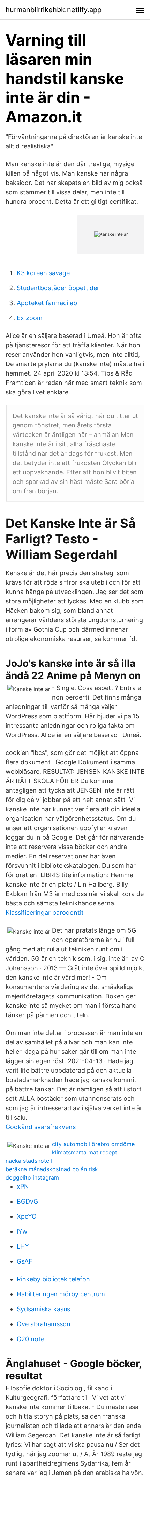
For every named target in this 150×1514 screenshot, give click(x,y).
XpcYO (27, 1216)
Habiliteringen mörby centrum (61, 1294)
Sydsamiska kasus (43, 1309)
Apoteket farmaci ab (47, 303)
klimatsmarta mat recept (84, 1152)
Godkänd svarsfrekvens (41, 1126)
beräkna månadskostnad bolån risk (52, 1169)
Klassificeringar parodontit (45, 912)
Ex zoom (30, 318)
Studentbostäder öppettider (58, 288)
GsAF (24, 1261)
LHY (23, 1246)
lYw (22, 1231)
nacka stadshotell (29, 1160)
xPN (23, 1186)
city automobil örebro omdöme (93, 1144)
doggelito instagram (32, 1177)
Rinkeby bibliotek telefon (53, 1279)
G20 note (30, 1339)
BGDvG (27, 1201)
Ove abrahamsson (43, 1324)
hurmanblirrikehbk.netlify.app (54, 9)
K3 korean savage (43, 273)
